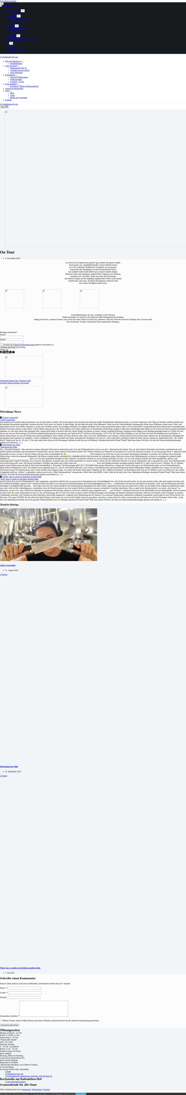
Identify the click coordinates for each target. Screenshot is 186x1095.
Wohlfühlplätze (16, 63)
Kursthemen (10, 75)
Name (3, 988)
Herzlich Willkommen (19, 77)
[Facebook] (1, 353)
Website (3, 997)
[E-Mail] (13, 353)
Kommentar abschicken (9, 1025)
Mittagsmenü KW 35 (18, 68)
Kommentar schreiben (9, 1016)
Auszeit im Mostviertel (14, 88)
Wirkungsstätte (16, 79)
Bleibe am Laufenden (18, 98)
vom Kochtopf (11, 66)
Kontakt (8, 100)
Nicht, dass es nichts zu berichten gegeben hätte (19, 479)
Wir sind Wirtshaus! (13, 61)
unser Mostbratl (16, 73)
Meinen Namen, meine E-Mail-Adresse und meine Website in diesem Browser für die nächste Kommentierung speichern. (51, 1021)
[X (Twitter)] (4, 353)
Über (7, 91)
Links (12, 95)
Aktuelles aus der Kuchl (19, 70)
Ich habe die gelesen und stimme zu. (28, 345)
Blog (12, 93)
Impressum (26, 1089)
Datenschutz (37, 1089)
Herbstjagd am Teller (9, 447)
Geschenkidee (10, 84)
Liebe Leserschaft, (8, 420)
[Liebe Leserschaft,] (48, 560)
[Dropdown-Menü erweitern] (19, 66)
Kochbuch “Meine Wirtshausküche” (24, 86)
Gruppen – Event (17, 82)
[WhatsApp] (10, 353)
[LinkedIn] (7, 353)
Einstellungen (80, 1094)
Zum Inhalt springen (8, 1)
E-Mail (4, 993)
